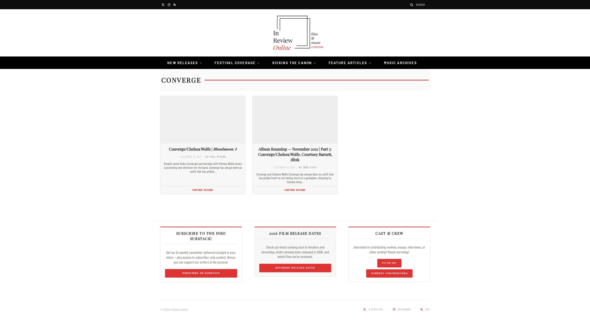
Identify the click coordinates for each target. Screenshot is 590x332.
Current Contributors (389, 273)
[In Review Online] (295, 33)
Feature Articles (348, 63)
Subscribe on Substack (201, 273)
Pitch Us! (389, 263)
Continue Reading (202, 189)
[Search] (411, 4)
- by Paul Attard (215, 156)
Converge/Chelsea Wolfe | (203, 148)
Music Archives (400, 63)
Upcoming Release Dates (295, 268)
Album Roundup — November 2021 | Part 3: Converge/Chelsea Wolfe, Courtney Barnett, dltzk (295, 154)
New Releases (182, 63)
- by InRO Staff (307, 167)
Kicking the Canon (292, 63)
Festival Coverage (235, 63)
